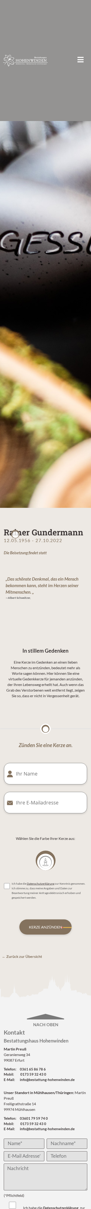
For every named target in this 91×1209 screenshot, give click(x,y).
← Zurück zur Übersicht (22, 956)
